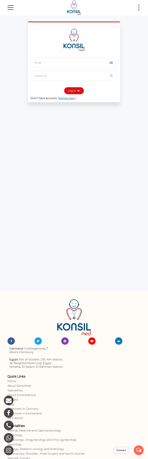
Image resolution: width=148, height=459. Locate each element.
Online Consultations (22, 395)
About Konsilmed (19, 386)
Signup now (67, 98)
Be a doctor (15, 418)
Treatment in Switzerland (25, 413)
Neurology (15, 444)
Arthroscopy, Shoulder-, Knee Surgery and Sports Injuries (46, 453)
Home (12, 381)
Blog (11, 404)
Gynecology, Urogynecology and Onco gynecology (42, 440)
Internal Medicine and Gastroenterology (34, 430)
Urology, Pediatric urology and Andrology (36, 449)
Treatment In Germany (23, 409)
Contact (13, 399)
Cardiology (15, 435)
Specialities (15, 390)
